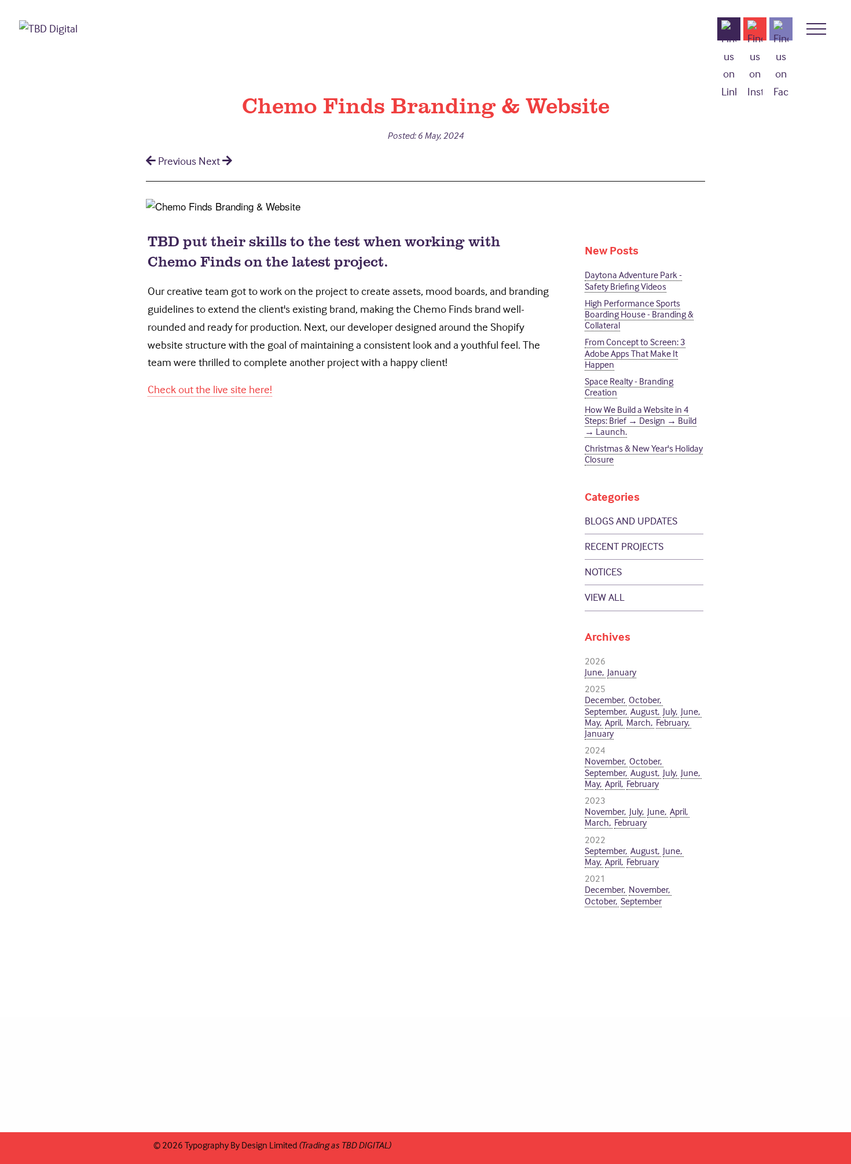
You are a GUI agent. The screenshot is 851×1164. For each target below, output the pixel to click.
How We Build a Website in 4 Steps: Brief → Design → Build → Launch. (640, 420)
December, (606, 699)
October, (646, 699)
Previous (177, 161)
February (642, 783)
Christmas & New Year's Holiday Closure (644, 453)
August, (645, 711)
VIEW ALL (605, 597)
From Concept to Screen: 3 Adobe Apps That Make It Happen (635, 352)
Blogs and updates (631, 520)
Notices (603, 571)
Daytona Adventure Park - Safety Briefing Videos (633, 280)
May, (594, 722)
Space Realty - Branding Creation (629, 386)
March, (640, 722)
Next (210, 161)
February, (673, 722)
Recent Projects (624, 546)
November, (606, 761)
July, (671, 711)
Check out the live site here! (210, 389)
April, (615, 722)
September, (607, 711)
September (641, 901)
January (621, 672)
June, (595, 672)
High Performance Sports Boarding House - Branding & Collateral (639, 314)
